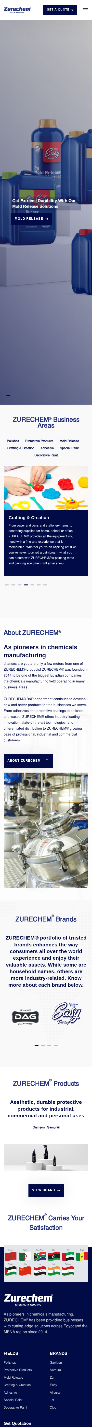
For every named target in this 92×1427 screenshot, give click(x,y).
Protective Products (39, 441)
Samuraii (53, 1127)
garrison (56, 1362)
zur (52, 1377)
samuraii (56, 1370)
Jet (52, 1400)
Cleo (53, 1407)
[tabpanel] (46, 212)
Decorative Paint (46, 455)
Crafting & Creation (20, 448)
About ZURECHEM (27, 760)
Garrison (39, 1127)
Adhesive (47, 448)
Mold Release (69, 441)
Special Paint (69, 448)
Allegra (55, 1392)
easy (53, 1385)
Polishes (13, 441)
